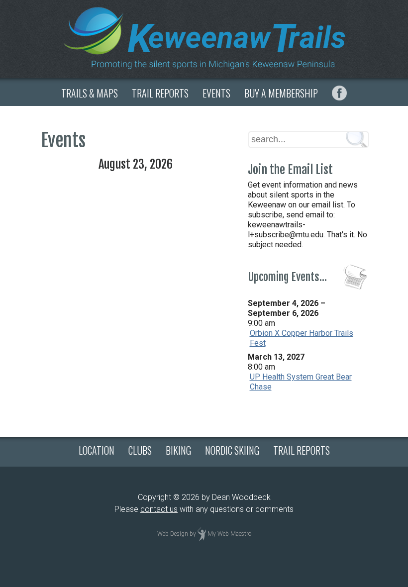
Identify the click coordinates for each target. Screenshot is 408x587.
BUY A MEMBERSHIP (281, 93)
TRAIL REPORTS (160, 93)
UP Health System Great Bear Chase (301, 381)
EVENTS (216, 93)
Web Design (172, 534)
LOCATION (96, 450)
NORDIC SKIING (232, 450)
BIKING (178, 450)
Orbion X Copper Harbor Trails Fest (301, 338)
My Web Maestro (229, 534)
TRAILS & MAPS (89, 93)
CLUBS (140, 450)
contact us (159, 509)
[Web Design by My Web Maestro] (202, 534)
